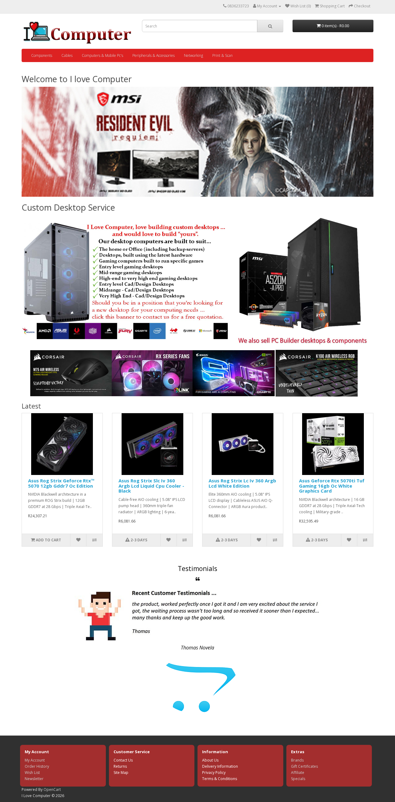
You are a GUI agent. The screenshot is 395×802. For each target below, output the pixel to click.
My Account (35, 760)
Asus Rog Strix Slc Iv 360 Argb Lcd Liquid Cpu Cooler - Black (151, 485)
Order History (37, 766)
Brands (297, 760)
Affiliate (297, 772)
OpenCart (52, 789)
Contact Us (123, 760)
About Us (210, 760)
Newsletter (34, 778)
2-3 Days (138, 540)
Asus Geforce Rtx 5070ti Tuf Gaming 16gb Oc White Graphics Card (331, 485)
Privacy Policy (214, 772)
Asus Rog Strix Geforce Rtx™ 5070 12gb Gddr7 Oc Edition (61, 483)
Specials (298, 778)
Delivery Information (220, 766)
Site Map (121, 772)
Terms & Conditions (219, 778)
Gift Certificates (304, 766)
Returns (120, 766)
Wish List (32, 772)
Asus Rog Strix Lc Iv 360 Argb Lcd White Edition (242, 483)
